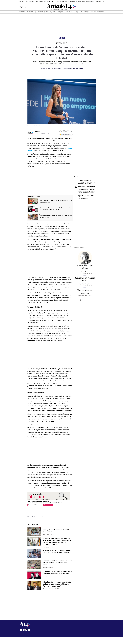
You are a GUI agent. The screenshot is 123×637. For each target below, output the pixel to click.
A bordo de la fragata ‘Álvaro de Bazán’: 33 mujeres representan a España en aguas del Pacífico (86, 191)
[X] (62, 131)
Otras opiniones (79, 248)
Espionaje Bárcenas (43, 1)
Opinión (93, 12)
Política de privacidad (37, 634)
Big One (36, 1)
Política (22, 12)
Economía (30, 12)
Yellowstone (78, 1)
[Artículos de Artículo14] (30, 133)
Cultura (53, 12)
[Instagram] (23, 630)
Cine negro (72, 1)
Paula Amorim (25, 1)
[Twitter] (21, 630)
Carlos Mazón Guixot (33, 516)
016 (36, 12)
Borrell (83, 1)
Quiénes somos (23, 634)
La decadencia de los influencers (86, 186)
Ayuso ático (51, 1)
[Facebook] (59, 131)
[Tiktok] (29, 630)
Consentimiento (50, 634)
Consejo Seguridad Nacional (62, 1)
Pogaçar (31, 1)
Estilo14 (86, 12)
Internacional (43, 12)
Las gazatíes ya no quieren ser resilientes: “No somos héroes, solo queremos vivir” (86, 197)
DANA (41, 516)
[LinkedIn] (65, 131)
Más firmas (83, 300)
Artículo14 (38, 131)
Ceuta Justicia (89, 1)
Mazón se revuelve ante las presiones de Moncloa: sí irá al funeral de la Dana (61, 68)
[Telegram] (71, 131)
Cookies (44, 634)
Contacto (29, 634)
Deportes (61, 12)
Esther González (98, 1)
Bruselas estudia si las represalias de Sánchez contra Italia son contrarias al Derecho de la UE (56, 209)
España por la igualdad (74, 12)
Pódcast (100, 12)
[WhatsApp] (68, 131)
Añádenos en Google (66, 134)
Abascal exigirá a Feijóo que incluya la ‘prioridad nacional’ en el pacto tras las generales (86, 182)
